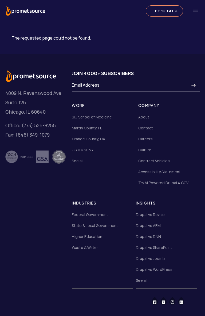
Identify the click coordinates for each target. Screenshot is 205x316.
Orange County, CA (88, 138)
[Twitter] (167, 300)
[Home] (25, 11)
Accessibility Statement (159, 171)
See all (77, 160)
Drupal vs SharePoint (154, 247)
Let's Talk (164, 11)
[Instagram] (175, 300)
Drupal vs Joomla (150, 258)
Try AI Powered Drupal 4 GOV (163, 182)
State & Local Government (95, 225)
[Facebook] (158, 300)
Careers (145, 138)
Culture (144, 149)
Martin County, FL (87, 127)
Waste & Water (85, 247)
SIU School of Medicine (92, 117)
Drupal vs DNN (148, 236)
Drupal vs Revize (150, 214)
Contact (145, 127)
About (143, 117)
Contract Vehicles (154, 160)
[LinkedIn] (184, 300)
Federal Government (90, 214)
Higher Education (87, 236)
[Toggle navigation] (195, 11)
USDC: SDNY (82, 149)
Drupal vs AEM (148, 225)
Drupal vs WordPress (154, 269)
